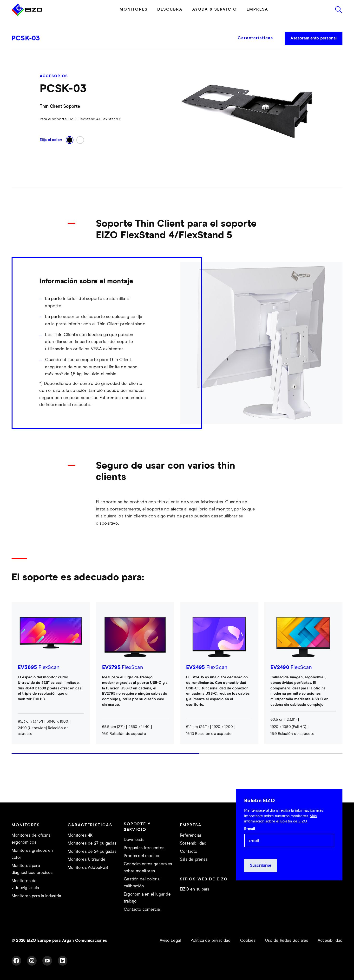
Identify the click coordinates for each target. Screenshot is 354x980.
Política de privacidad (210, 941)
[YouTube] (47, 961)
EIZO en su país (194, 889)
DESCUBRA (170, 9)
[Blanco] (80, 140)
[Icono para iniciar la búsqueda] (338, 9)
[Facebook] (16, 961)
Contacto (188, 852)
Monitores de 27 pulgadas (92, 843)
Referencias (191, 836)
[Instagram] (32, 961)
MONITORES (133, 9)
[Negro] (69, 140)
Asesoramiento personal (313, 38)
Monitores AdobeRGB (88, 868)
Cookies (248, 941)
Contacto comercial (142, 910)
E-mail (249, 829)
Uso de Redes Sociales (286, 941)
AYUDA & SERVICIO (214, 9)
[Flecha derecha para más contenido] (341, 682)
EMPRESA (257, 9)
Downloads (134, 840)
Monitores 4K (80, 836)
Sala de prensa (193, 860)
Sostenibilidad (193, 843)
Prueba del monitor (142, 856)
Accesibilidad (330, 941)
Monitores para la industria (36, 896)
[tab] (258, 42)
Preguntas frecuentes (144, 848)
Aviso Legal (170, 941)
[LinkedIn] (62, 961)
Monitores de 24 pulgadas (92, 852)
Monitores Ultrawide (86, 860)
